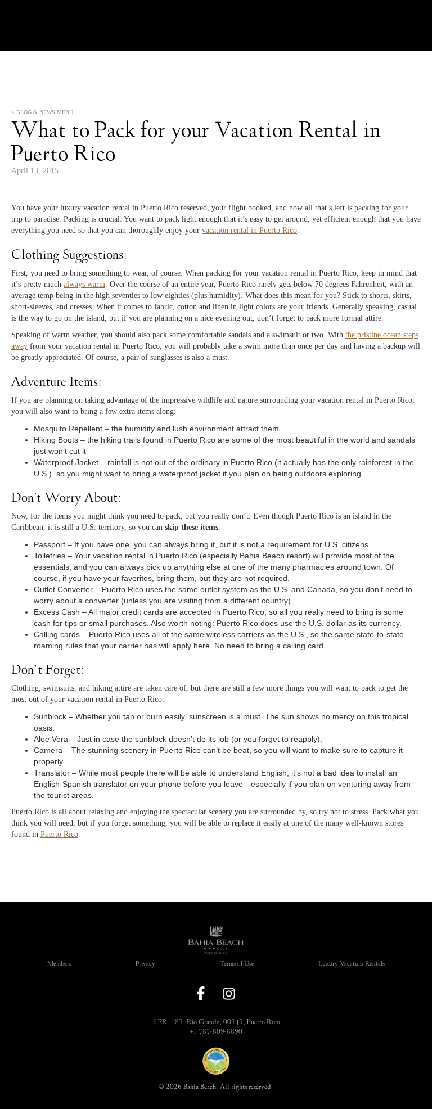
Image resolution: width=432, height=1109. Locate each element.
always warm (84, 284)
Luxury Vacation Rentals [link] (351, 963)
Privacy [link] (145, 963)
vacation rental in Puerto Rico (249, 230)
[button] (216, 930)
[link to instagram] (229, 993)
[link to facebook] (201, 993)
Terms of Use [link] (237, 963)
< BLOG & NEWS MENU (42, 112)
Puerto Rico (59, 834)
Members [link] (59, 963)
